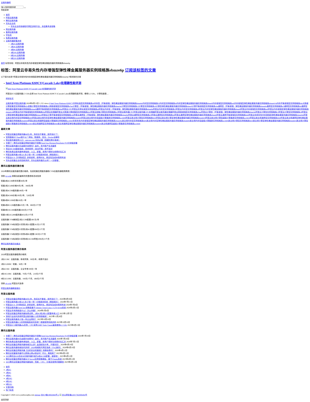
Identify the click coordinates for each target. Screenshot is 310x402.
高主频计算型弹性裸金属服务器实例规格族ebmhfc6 (274, 121)
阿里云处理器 (51, 112)
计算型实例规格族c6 (147, 106)
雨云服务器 (11, 29)
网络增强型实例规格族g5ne (61, 106)
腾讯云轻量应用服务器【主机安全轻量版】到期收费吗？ (30, 350)
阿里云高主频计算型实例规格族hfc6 (141, 118)
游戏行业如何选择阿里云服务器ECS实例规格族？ (27, 316)
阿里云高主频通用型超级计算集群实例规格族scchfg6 (50, 121)
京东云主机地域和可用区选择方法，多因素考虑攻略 (33, 26)
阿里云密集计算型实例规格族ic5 (104, 112)
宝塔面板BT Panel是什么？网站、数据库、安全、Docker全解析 (32, 137)
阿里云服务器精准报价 (10, 288)
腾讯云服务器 (11, 21)
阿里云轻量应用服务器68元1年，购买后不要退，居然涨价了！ (32, 134)
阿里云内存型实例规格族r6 (187, 109)
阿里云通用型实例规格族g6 (163, 115)
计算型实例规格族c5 (130, 106)
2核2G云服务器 (17, 44)
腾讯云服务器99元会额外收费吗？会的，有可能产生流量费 (31, 146)
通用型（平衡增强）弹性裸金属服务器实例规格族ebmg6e (242, 106)
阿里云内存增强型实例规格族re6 (254, 109)
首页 (8, 15)
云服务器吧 (6, 3)
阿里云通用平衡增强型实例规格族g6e (232, 115)
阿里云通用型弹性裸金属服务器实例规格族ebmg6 (196, 115)
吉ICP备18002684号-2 (50, 395)
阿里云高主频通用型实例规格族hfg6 (265, 118)
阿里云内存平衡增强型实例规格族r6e (29, 112)
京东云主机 (11, 24)
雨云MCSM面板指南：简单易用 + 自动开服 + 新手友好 (29, 149)
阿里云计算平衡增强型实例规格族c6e (58, 115)
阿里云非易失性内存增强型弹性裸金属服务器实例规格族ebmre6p (276, 115)
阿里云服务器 (11, 18)
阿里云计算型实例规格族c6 (290, 112)
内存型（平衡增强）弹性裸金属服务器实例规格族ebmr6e (118, 103)
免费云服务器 (11, 38)
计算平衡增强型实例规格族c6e (205, 106)
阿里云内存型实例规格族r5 (164, 109)
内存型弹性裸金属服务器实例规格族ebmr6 (194, 103)
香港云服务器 (11, 32)
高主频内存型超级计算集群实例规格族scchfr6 (209, 121)
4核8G (8, 376)
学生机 (9, 35)
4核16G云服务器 (18, 53)
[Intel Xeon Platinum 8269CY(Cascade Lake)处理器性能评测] (31, 89)
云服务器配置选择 (13, 41)
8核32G (9, 384)
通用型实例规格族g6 (293, 106)
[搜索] (25, 7)
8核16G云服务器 (18, 55)
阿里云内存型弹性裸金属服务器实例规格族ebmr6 (219, 109)
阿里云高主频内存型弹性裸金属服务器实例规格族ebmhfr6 (56, 118)
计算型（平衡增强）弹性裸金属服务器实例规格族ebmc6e (97, 106)
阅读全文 (10, 99)
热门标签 (10, 390)
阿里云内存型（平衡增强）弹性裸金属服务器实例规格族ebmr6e (126, 109)
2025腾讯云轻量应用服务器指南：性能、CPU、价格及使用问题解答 (35, 362)
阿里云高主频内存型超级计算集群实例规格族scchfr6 (103, 118)
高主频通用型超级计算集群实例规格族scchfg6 (120, 124)
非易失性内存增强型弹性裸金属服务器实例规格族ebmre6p (97, 121)
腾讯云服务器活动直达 (10, 244)
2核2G (8, 370)
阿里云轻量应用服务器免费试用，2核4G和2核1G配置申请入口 (32, 313)
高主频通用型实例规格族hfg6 (45, 124)
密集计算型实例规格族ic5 (39, 106)
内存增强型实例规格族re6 (223, 103)
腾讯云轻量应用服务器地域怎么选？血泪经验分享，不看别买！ (33, 345)
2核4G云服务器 (17, 47)
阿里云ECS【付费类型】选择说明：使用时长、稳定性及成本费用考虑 (36, 158)
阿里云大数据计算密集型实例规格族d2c (73, 112)
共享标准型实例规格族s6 (83, 103)
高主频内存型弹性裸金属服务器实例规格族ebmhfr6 (168, 121)
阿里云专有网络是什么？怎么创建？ (21, 311)
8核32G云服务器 (18, 58)
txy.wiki (8, 176)
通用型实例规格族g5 (275, 106)
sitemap (37, 395)
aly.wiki (8, 283)
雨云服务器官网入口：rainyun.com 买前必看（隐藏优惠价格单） (33, 140)
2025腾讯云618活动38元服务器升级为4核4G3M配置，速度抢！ (32, 356)
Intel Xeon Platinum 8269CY (61, 103)
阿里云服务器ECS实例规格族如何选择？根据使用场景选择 (31, 322)
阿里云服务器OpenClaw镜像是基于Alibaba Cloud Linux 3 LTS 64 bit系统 (36, 308)
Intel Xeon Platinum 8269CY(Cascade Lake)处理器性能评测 (43, 83)
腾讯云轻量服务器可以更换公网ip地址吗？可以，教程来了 (31, 353)
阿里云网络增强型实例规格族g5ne (186, 112)
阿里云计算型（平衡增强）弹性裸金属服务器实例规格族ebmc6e (228, 112)
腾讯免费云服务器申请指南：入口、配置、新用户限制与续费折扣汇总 (36, 152)
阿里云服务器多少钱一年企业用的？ (21, 319)
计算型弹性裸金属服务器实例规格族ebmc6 (174, 106)
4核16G (9, 378)
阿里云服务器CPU (125, 112)
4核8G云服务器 (17, 50)
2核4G (8, 373)
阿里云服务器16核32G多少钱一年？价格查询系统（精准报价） (33, 155)
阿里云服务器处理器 (163, 112)
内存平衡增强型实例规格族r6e (289, 103)
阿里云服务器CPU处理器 (144, 112)
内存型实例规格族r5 (150, 103)
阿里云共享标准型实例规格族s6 (85, 109)
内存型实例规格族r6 (168, 103)
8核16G (9, 381)
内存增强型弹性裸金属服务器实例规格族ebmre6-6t (255, 103)
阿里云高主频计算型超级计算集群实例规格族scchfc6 (227, 118)
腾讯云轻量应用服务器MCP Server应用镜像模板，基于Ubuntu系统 (34, 359)
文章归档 (10, 387)
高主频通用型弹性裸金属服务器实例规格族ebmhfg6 (79, 124)
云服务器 (10, 103)
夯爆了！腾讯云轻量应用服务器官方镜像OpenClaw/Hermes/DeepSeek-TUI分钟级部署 (41, 143)
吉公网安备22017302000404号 (74, 395)
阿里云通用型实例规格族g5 (139, 115)
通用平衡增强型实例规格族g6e (49, 109)
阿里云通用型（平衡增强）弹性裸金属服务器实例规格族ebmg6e (101, 115)
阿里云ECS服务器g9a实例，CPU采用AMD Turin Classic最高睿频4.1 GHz (36, 325)
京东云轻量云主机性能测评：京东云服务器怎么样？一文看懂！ (33, 160)
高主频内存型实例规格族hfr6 (134, 121)
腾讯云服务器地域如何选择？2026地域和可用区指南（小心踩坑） (34, 347)
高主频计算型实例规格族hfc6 (240, 121)
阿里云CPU (67, 109)
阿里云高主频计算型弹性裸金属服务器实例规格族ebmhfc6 (180, 118)
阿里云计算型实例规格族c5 (267, 112)
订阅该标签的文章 (140, 70)
